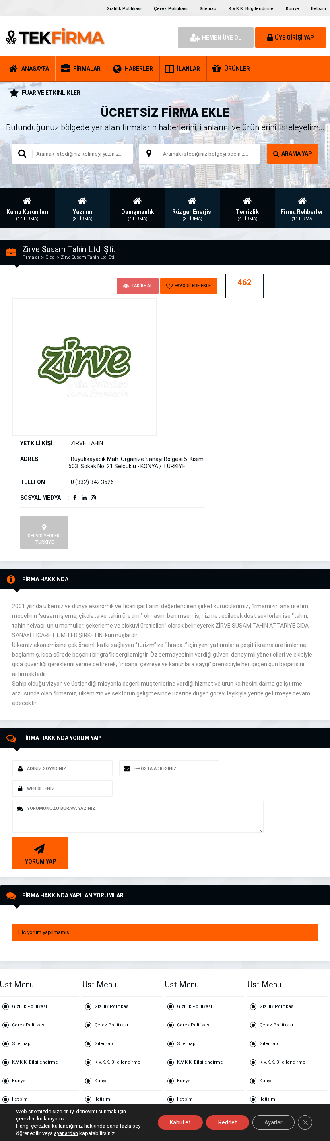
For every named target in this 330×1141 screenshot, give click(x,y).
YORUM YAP (40, 861)
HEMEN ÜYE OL (221, 37)
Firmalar (30, 257)
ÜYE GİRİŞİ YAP (294, 37)
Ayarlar (273, 1122)
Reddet (227, 1122)
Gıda (50, 257)
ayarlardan (66, 1133)
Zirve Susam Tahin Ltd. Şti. (88, 257)
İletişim (318, 8)
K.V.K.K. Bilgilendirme (251, 8)
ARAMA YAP (296, 153)
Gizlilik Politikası (124, 8)
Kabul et (180, 1122)
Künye (292, 8)
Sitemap (208, 8)
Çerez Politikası (171, 8)
